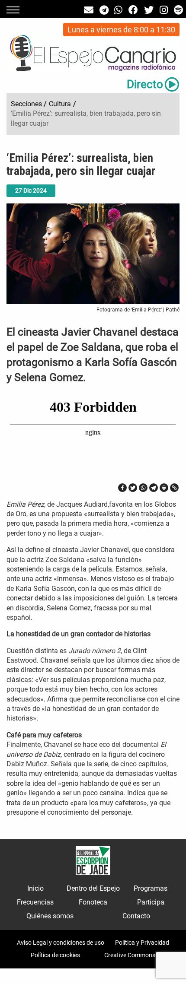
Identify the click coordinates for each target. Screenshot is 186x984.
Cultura (60, 104)
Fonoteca (93, 902)
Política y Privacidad (142, 942)
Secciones (26, 104)
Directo (145, 84)
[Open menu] (12, 10)
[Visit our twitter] (149, 10)
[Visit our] (88, 10)
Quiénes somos (50, 916)
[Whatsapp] (143, 487)
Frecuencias (35, 902)
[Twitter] (132, 487)
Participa (150, 902)
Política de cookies (55, 955)
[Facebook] (122, 487)
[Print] (164, 487)
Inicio (35, 888)
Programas (150, 888)
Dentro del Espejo (93, 888)
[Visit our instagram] (164, 10)
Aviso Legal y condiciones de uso (60, 942)
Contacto (136, 916)
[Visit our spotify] (178, 10)
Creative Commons (129, 955)
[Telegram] (153, 487)
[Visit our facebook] (133, 10)
